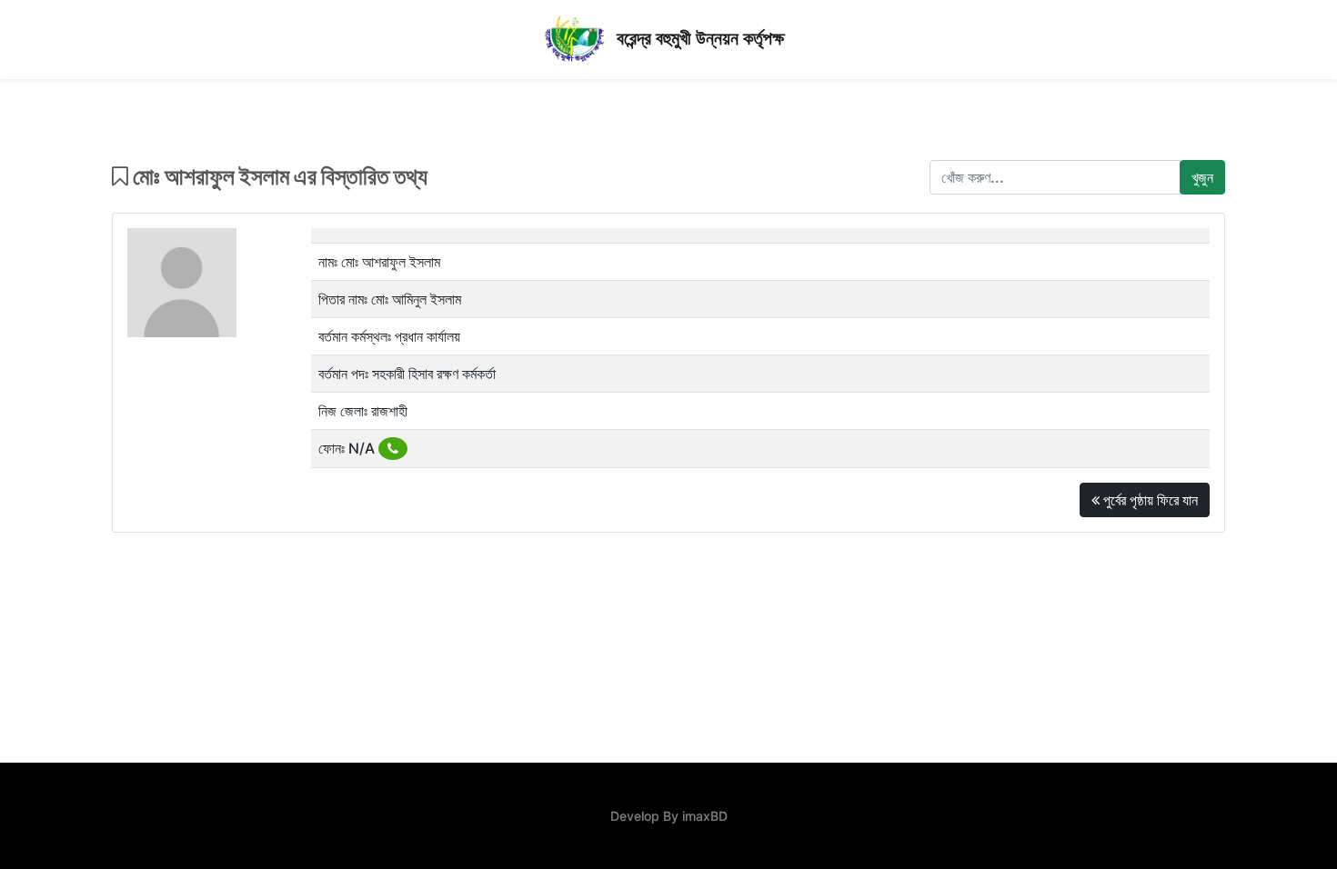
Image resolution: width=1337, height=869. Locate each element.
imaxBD (705, 816)
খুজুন (1202, 177)
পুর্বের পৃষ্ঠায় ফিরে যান (1149, 500)
